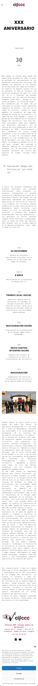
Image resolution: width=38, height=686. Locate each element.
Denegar (19, 673)
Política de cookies (8, 683)
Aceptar (19, 668)
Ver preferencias (19, 679)
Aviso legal (32, 683)
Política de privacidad (21, 683)
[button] (35, 647)
